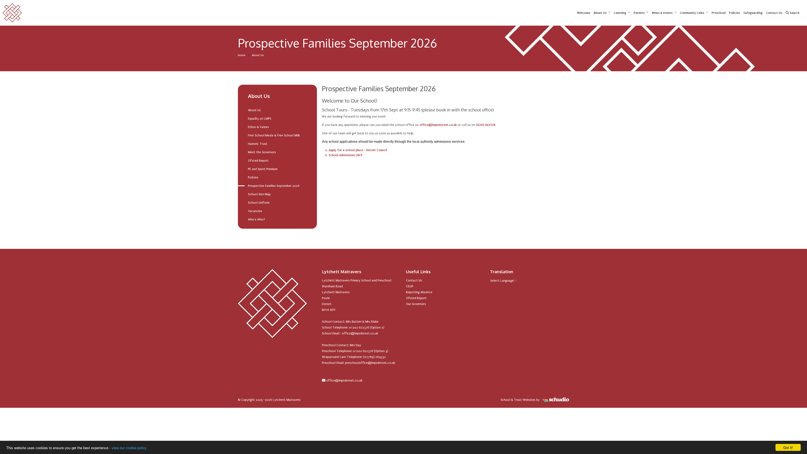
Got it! (788, 447)
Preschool (719, 13)
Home (241, 55)
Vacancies (255, 211)
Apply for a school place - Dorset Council (358, 150)
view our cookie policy (129, 447)
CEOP (409, 286)
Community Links (692, 13)
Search (794, 13)
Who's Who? (256, 219)
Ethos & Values (258, 127)
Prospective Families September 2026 (273, 186)
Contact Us (774, 13)
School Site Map (259, 194)
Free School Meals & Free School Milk (274, 135)
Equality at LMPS (259, 118)
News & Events (662, 13)
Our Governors (416, 304)
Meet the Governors (262, 152)
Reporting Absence (419, 292)
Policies (734, 13)
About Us (600, 13)
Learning (620, 13)
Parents (639, 13)
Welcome (583, 13)
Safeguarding (753, 13)
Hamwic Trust (257, 144)
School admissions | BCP (346, 155)
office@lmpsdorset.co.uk (344, 380)
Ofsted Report (258, 160)
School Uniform (258, 203)
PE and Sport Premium (262, 169)
